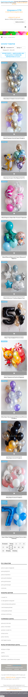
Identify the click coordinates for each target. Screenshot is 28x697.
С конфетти (4, 597)
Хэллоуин (3, 588)
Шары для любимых (6, 578)
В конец (15, 550)
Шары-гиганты (5, 636)
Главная (5, 37)
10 (7, 547)
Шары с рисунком (5, 626)
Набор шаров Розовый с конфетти (14, 497)
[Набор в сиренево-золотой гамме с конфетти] (14, 118)
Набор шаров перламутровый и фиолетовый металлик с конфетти (14, 417)
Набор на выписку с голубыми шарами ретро (14, 298)
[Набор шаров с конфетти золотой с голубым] (14, 78)
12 (14, 547)
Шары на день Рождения (7, 568)
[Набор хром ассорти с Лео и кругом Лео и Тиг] (14, 158)
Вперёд (8, 550)
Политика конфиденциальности (14, 689)
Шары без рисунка (6, 623)
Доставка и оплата (7, 669)
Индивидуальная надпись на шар (14, 667)
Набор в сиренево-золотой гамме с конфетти (14, 138)
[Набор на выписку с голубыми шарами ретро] (14, 278)
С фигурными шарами (6, 607)
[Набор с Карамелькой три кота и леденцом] (14, 357)
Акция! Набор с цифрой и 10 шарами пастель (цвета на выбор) (14, 538)
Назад (11, 543)
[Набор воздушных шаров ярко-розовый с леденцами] (14, 197)
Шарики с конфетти (6, 630)
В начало (5, 543)
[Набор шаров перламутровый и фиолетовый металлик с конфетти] (14, 397)
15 (3, 550)
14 (22, 547)
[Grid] (2, 47)
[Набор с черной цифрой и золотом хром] (14, 317)
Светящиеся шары (6, 640)
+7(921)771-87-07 (14, 17)
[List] (4, 47)
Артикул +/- (19, 47)
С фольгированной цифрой (8, 604)
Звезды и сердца (5, 649)
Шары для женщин (6, 584)
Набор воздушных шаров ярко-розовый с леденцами (14, 217)
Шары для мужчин (6, 581)
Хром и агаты (4, 633)
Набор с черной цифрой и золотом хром (14, 337)
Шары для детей (5, 571)
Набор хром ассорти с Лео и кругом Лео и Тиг (14, 177)
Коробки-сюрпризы (6, 614)
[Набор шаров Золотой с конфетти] (14, 438)
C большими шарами (6, 610)
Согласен (2, 696)
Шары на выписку (5, 574)
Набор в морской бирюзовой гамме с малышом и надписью (14, 258)
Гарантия (16, 669)
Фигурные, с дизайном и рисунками (10, 659)
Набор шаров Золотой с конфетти (14, 457)
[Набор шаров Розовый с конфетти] (14, 477)
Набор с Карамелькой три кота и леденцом (14, 377)
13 (18, 547)
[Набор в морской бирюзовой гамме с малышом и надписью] (14, 237)
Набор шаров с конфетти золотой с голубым (14, 98)
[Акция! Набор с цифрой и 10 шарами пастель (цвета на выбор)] (14, 517)
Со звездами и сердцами (7, 600)
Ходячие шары (5, 656)
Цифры (3, 652)
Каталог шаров (17, 665)
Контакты (23, 669)
